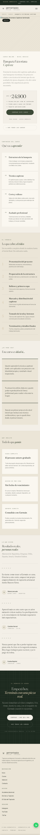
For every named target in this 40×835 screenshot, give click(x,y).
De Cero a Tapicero (8, 796)
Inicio (4, 14)
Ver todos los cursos (20, 724)
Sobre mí (4, 780)
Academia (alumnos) (8, 792)
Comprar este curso (20, 112)
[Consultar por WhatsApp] (36, 825)
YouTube (4, 812)
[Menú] (36, 8)
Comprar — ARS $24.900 (20, 717)
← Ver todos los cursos (15, 127)
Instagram (5, 808)
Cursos (10, 14)
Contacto (5, 783)
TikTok (4, 815)
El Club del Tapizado (8, 799)
